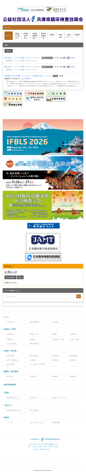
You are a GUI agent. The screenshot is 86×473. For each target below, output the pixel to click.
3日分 (8, 51)
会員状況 (9, 339)
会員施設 (32, 339)
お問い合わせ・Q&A (36, 422)
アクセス (9, 422)
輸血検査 (73, 360)
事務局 (72, 58)
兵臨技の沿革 (34, 334)
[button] (17, 35)
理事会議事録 (34, 343)
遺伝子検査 (10, 364)
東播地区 (55, 376)
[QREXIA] (56, 9)
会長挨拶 (9, 334)
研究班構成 (10, 356)
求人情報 (55, 322)
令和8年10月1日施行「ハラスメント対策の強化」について (28, 75)
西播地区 (73, 376)
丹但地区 (32, 376)
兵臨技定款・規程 (58, 339)
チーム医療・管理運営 (37, 364)
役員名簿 (73, 334)
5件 (19, 277)
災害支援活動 (34, 322)
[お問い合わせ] (34, 99)
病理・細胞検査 (11, 360)
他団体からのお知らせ (59, 398)
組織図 (54, 334)
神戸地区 (9, 376)
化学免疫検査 (34, 356)
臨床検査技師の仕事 (13, 410)
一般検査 (32, 360)
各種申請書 (56, 422)
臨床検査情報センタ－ (14, 397)
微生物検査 (73, 356)
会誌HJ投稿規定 (11, 344)
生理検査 (55, 356)
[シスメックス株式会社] (30, 9)
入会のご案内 (74, 339)
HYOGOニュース (35, 397)
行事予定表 (10, 322)
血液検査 (55, 360)
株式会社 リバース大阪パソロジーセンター (22, 57)
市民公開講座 (34, 410)
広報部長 (27, 78)
